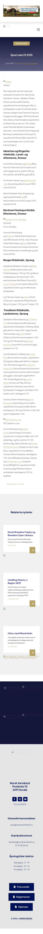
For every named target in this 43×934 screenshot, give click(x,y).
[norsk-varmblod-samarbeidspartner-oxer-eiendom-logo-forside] (31, 687)
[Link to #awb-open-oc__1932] (38, 29)
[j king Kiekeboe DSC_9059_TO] (4, 608)
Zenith (22, 334)
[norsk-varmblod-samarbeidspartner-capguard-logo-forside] (12, 716)
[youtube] (25, 799)
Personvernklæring (20, 804)
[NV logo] (6, 26)
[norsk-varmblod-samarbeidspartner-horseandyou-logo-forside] (32, 715)
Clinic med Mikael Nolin (20, 633)
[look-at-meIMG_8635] (4, 555)
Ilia (22, 197)
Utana (26, 297)
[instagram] (20, 799)
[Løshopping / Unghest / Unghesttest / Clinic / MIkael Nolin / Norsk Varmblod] (21, 656)
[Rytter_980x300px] (21, 7)
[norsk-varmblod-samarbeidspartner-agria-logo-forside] (12, 688)
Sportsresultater (31, 63)
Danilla (28, 163)
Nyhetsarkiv (19, 63)
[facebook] (14, 799)
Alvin (24, 243)
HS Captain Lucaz (14, 461)
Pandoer (10, 236)
